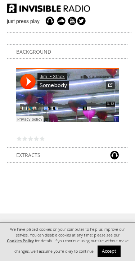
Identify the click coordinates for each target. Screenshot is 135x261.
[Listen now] (49, 21)
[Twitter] (82, 21)
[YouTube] (71, 21)
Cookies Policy (20, 240)
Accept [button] (109, 251)
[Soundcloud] (61, 21)
